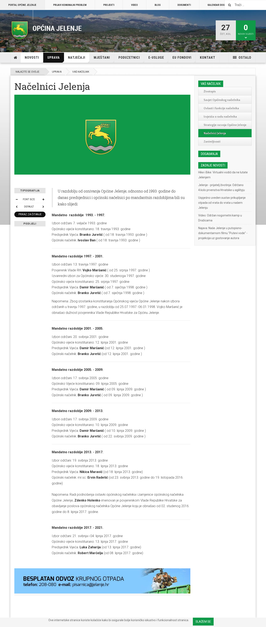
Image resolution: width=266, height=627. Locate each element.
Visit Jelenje (16, 15)
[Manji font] (16, 199)
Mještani (102, 58)
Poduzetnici (129, 58)
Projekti (108, 5)
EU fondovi (181, 58)
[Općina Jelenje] (46, 30)
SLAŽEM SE (203, 621)
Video (134, 5)
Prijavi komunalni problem (69, 5)
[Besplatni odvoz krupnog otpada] (102, 580)
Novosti (32, 58)
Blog (158, 5)
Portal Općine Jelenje (22, 5)
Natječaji (76, 58)
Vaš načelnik (80, 71)
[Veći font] (43, 199)
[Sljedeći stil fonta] (43, 206)
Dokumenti (184, 5)
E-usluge (156, 58)
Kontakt (207, 58)
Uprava (53, 58)
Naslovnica (16, 58)
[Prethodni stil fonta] (16, 206)
